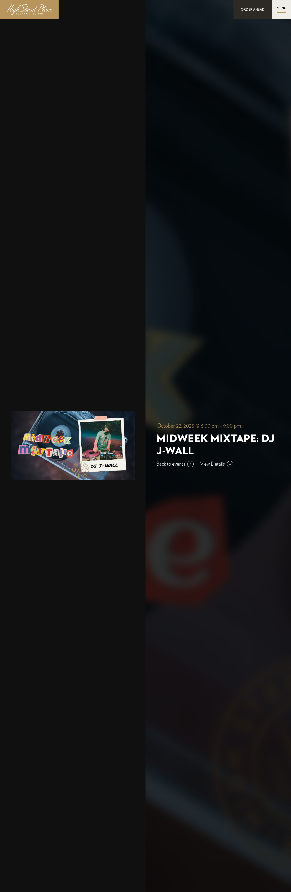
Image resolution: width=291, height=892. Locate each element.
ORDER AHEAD (253, 9)
